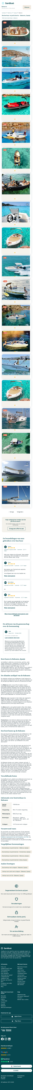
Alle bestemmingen (6, 1007)
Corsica (3, 1002)
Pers (2, 981)
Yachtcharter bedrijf (6, 975)
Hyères (3, 999)
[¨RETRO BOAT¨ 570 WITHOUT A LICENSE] (16, 187)
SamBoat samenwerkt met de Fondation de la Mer (15, 837)
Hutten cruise (21, 981)
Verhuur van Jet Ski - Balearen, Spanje (12, 875)
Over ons (3, 967)
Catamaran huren (22, 973)
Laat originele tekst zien (12, 637)
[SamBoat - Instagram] (5, 1039)
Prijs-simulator (5, 973)
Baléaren (3, 1005)
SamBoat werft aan (6, 968)
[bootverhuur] (8, 3)
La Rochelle (4, 1001)
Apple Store (17, 1016)
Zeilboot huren (21, 971)
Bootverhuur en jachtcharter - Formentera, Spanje (16, 852)
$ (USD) (16, 1070)
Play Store (18, 1021)
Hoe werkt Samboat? (23, 996)
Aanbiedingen (21, 983)
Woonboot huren (22, 976)
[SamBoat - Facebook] (2, 1039)
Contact (19, 998)
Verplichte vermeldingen (7, 1075)
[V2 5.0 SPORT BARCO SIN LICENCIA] (16, 214)
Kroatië (3, 1004)
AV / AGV (3, 1077)
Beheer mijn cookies (23, 999)
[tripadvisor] (5, 1059)
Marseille (3, 996)
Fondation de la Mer (6, 983)
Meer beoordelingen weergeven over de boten (16, 614)
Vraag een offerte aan (16, 529)
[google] (4, 1052)
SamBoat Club (5, 978)
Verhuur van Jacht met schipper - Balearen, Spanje (16, 871)
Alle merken (20, 984)
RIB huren (20, 968)
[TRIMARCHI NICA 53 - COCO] (16, 366)
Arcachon (3, 997)
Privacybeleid (20, 1075)
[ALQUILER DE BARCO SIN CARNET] (16, 241)
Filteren (27, 7)
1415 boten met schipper (20, 824)
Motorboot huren (22, 967)
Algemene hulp (21, 994)
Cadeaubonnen (5, 976)
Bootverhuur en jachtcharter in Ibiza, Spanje (14, 860)
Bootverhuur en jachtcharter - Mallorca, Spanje (15, 848)
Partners (19, 1077)
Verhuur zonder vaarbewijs (21, 979)
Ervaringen (4, 985)
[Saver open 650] (16, 80)
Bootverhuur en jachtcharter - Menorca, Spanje (15, 856)
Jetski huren (20, 975)
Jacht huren (20, 970)
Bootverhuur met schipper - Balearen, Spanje (14, 867)
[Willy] (16, 472)
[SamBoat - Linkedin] (9, 1039)
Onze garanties (5, 970)
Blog (2, 986)
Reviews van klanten (6, 980)
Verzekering (4, 971)
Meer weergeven (9, 576)
